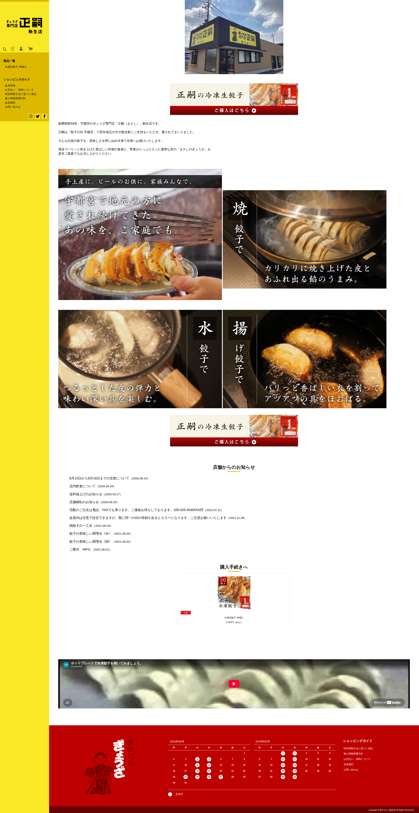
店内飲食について (82, 486)
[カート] (30, 48)
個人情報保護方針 (15, 98)
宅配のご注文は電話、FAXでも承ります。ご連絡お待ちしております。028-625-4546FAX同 (136, 510)
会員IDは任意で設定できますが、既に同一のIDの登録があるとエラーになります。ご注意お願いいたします (148, 518)
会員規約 (10, 102)
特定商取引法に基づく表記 (20, 94)
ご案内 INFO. (80, 549)
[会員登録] (12, 48)
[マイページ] (21, 48)
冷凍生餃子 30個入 (16, 67)
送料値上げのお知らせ (85, 494)
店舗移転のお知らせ (84, 502)
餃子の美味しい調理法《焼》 (90, 541)
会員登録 (10, 85)
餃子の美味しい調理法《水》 (90, 533)
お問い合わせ (13, 107)
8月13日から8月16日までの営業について (99, 478)
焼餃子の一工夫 (80, 525)
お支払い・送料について (19, 90)
